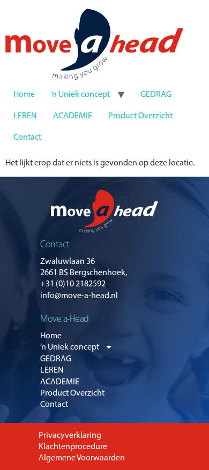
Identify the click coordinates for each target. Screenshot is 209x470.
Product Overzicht (140, 115)
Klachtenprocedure (73, 446)
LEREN (25, 115)
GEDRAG (155, 94)
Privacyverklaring (70, 435)
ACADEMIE (72, 115)
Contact (27, 137)
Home (24, 94)
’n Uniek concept (80, 94)
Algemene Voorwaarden (82, 457)
